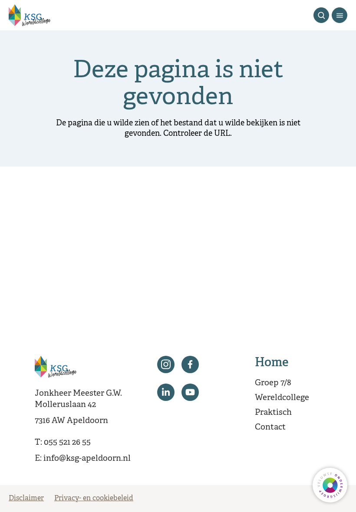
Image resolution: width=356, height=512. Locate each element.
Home (272, 363)
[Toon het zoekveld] (321, 15)
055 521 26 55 (67, 442)
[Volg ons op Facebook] (190, 364)
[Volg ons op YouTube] (190, 392)
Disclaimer (26, 498)
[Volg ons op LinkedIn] (166, 392)
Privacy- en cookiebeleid (93, 498)
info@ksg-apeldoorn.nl (87, 458)
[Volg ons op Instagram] (166, 364)
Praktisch (273, 412)
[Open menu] (339, 15)
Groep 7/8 (273, 383)
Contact (270, 427)
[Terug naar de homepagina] (29, 15)
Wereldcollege (282, 398)
